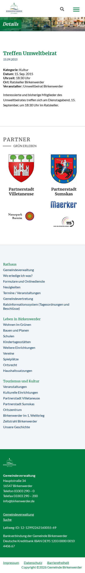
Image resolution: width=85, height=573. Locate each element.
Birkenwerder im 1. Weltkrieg (23, 415)
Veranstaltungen (15, 387)
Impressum (11, 563)
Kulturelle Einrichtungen (20, 392)
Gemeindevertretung (18, 298)
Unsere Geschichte (16, 427)
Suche (7, 519)
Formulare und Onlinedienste (24, 281)
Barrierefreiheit (58, 563)
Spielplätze (11, 359)
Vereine (8, 353)
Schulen (8, 336)
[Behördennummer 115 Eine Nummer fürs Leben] (64, 222)
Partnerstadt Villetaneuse (21, 398)
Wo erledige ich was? (17, 275)
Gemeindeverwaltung (18, 270)
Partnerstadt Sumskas (18, 404)
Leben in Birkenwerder (21, 319)
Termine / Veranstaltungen (22, 293)
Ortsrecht (10, 365)
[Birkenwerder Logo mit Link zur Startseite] (14, 8)
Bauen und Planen (16, 330)
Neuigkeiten (11, 287)
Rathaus (10, 264)
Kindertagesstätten (17, 342)
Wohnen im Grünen (17, 324)
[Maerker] (64, 204)
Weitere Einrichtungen (19, 347)
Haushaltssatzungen (17, 370)
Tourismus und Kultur (21, 381)
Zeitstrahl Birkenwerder (20, 421)
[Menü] (76, 9)
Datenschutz (33, 563)
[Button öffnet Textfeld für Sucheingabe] (63, 10)
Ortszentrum (12, 410)
